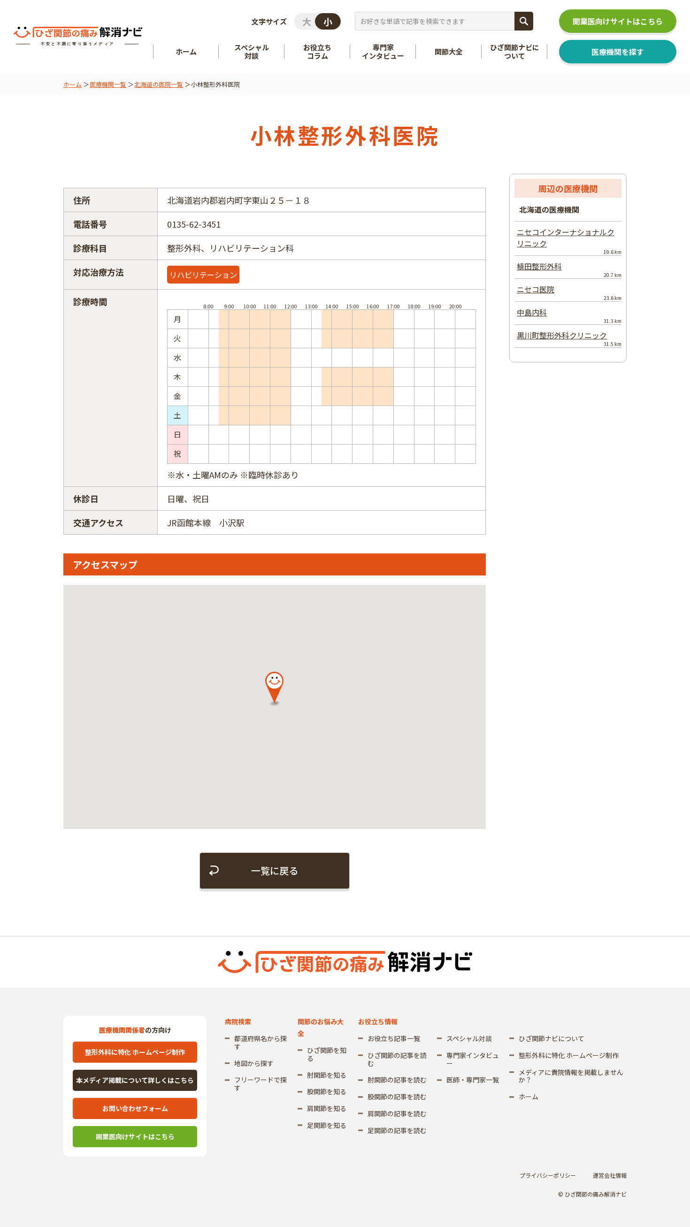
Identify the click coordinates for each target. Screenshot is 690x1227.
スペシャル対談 (469, 1038)
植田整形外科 (569, 269)
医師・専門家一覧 (472, 1079)
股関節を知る (326, 1091)
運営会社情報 (610, 1175)
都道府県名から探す (260, 1042)
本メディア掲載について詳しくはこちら (135, 1080)
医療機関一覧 (108, 84)
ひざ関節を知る (326, 1054)
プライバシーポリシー (548, 1175)
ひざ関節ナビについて (551, 1038)
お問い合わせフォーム (135, 1108)
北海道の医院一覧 (158, 84)
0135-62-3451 (194, 224)
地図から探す (254, 1063)
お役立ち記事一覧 (394, 1038)
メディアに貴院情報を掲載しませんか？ (571, 1076)
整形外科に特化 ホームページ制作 (135, 1052)
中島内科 (569, 315)
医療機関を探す (617, 51)
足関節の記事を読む (397, 1130)
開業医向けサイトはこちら (618, 21)
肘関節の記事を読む (397, 1079)
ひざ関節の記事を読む (397, 1059)
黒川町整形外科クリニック (569, 338)
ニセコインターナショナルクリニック (569, 240)
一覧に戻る (274, 870)
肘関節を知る (326, 1075)
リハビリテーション (203, 274)
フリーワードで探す (260, 1083)
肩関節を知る (326, 1108)
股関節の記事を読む (397, 1096)
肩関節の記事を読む (397, 1113)
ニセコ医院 (569, 292)
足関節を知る (326, 1125)
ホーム (72, 84)
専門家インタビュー (472, 1059)
